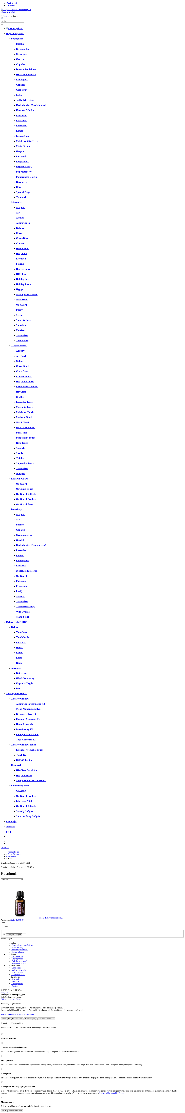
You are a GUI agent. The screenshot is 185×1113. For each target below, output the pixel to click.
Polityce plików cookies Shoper (111, 1093)
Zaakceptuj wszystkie (46, 1019)
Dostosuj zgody (30, 1019)
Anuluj (4, 1111)
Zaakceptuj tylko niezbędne (12, 1019)
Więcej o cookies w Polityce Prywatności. (17, 1014)
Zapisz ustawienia (15, 1111)
